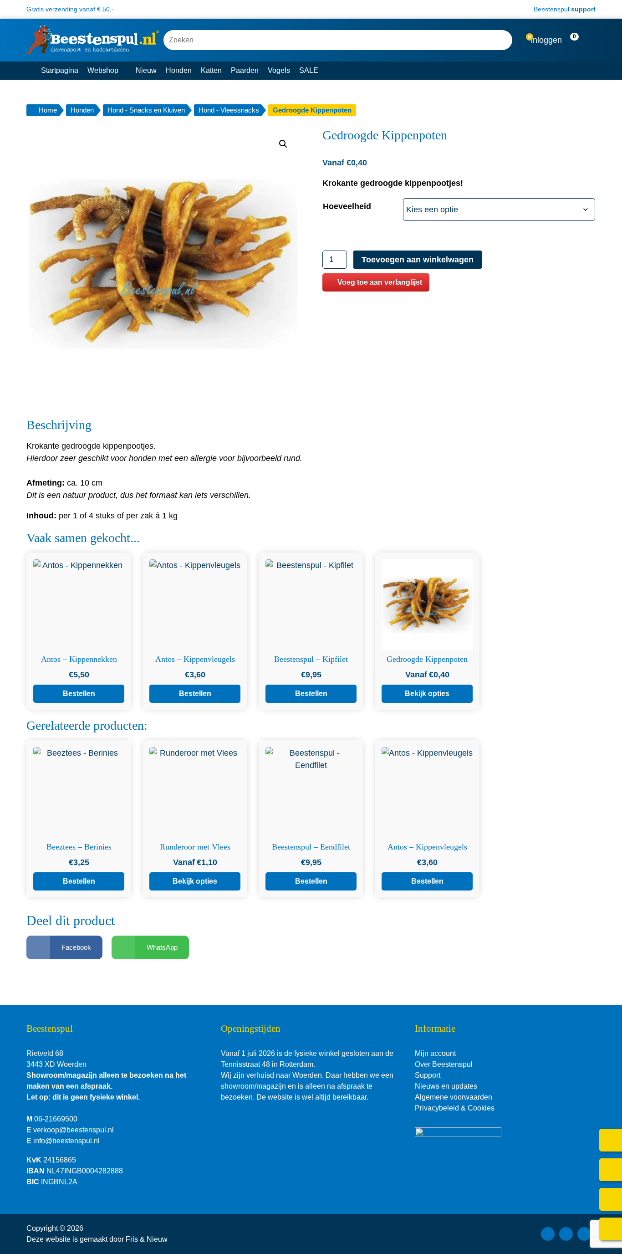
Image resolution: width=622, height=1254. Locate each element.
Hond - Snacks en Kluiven (146, 110)
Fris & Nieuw (147, 1239)
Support (427, 1075)
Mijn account (435, 1053)
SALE (308, 70)
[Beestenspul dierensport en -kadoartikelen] (92, 40)
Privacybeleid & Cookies (455, 1108)
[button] (580, 40)
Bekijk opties (427, 693)
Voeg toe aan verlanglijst (379, 282)
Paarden (245, 70)
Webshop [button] (102, 70)
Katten (211, 70)
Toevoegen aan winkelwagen (418, 259)
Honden (179, 70)
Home (48, 110)
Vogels (279, 70)
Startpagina (59, 70)
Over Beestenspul (444, 1064)
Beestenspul (564, 9)
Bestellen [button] (79, 693)
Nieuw (146, 70)
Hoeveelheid (347, 206)
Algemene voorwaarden (453, 1097)
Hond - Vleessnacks (229, 110)
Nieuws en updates (446, 1086)
